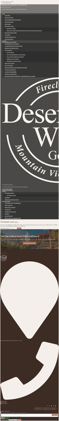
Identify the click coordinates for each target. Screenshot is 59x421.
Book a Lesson (46, 408)
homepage (36, 224)
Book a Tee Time (38, 408)
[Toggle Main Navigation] (1, 11)
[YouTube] (55, 406)
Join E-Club (53, 408)
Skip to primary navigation (8, 1)
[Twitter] (51, 406)
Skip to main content (6, 2)
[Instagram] (49, 406)
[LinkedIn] (53, 406)
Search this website (4, 228)
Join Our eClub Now (29, 243)
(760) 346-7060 (3, 401)
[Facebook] (47, 406)
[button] (3, 13)
